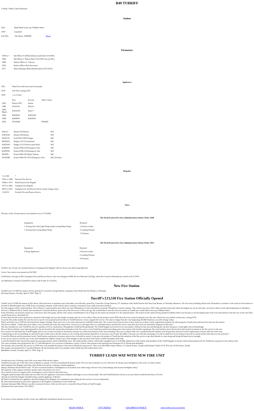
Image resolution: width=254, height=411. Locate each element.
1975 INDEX (104, 407)
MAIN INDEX (76, 407)
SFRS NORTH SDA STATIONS (173, 408)
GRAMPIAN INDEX (136, 407)
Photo (48, 36)
